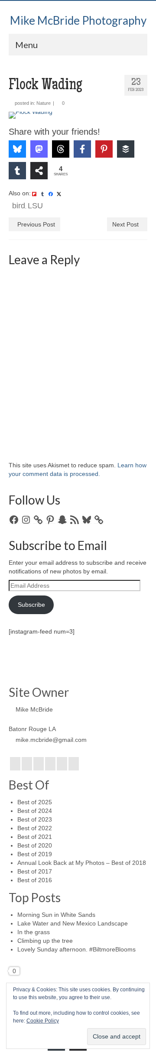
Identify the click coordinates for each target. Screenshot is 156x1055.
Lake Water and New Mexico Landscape (72, 923)
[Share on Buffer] (125, 149)
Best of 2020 (34, 845)
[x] (59, 193)
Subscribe (31, 604)
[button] (27, 124)
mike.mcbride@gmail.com (51, 739)
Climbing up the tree (45, 940)
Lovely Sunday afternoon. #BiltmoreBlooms (76, 949)
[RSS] (73, 763)
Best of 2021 (34, 836)
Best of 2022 (34, 828)
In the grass (33, 932)
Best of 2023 (34, 819)
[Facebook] (15, 763)
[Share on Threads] (60, 149)
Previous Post (36, 224)
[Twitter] (27, 763)
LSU (35, 205)
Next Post (125, 224)
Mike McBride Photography (78, 20)
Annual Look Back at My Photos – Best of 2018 (81, 862)
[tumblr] (42, 193)
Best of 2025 (34, 802)
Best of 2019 (34, 854)
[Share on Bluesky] (17, 149)
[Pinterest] (62, 763)
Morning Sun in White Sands (56, 914)
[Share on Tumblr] (17, 170)
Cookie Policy (42, 1021)
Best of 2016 (34, 880)
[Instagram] (38, 763)
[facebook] (51, 193)
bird (18, 205)
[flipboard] (34, 193)
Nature (43, 103)
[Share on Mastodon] (39, 149)
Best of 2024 (34, 810)
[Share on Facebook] (82, 149)
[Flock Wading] (78, 115)
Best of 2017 (34, 871)
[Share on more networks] (39, 170)
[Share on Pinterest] (104, 149)
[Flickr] (50, 763)
